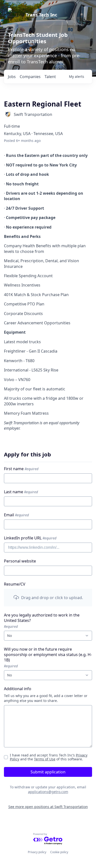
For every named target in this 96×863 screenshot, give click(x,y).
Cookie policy (59, 852)
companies (30, 76)
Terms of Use (44, 759)
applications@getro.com (48, 791)
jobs (12, 76)
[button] (48, 597)
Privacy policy (37, 852)
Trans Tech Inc (41, 15)
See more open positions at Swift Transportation (48, 806)
